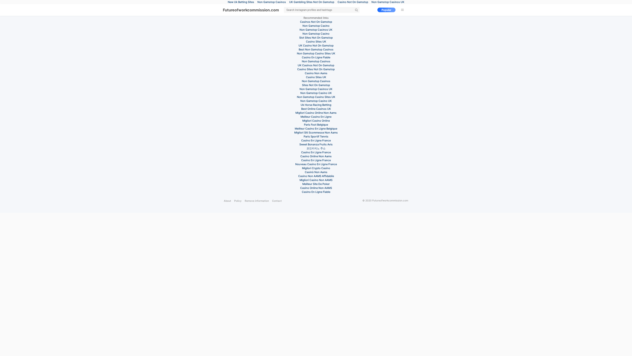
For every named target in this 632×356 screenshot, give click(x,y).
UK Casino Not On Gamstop (316, 45)
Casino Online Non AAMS (316, 188)
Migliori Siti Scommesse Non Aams (316, 132)
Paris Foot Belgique (316, 124)
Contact (277, 200)
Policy (238, 200)
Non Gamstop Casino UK (316, 93)
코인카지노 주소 (316, 148)
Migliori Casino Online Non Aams (316, 112)
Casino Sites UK (316, 41)
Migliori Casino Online (316, 120)
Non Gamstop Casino (316, 25)
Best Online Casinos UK (316, 108)
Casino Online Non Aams (316, 156)
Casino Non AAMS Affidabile (316, 176)
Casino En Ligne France (316, 140)
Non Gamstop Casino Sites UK (316, 53)
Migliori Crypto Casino (316, 168)
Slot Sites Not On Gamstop (316, 37)
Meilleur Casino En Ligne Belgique (316, 128)
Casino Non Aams (316, 73)
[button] (402, 10)
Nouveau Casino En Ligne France (316, 164)
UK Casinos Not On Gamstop (316, 65)
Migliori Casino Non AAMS (316, 180)
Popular (386, 10)
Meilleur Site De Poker (316, 184)
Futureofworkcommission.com (251, 10)
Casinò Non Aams (316, 172)
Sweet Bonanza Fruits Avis (316, 144)
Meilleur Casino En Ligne (316, 116)
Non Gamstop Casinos (316, 61)
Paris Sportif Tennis (316, 136)
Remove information (257, 200)
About (227, 200)
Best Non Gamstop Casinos (316, 49)
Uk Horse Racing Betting (316, 104)
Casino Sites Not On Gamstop (316, 69)
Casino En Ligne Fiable (316, 57)
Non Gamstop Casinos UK (316, 29)
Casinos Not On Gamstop (316, 21)
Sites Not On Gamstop (316, 85)
